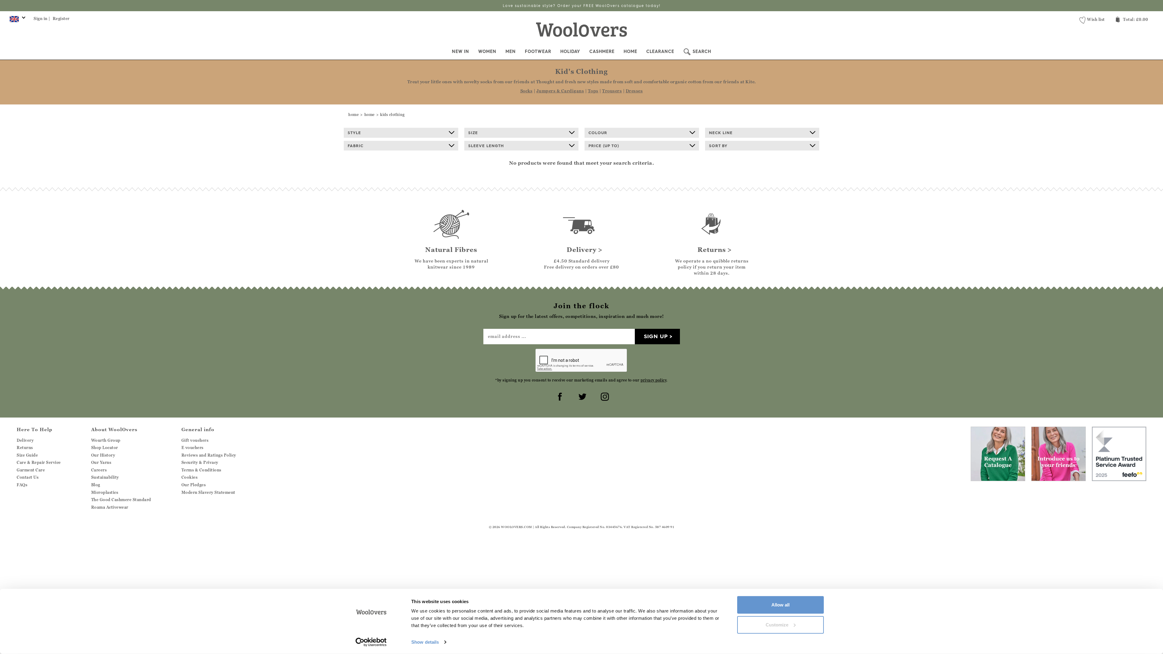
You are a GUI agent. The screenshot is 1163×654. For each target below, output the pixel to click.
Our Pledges (193, 484)
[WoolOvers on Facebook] (559, 395)
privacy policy (653, 380)
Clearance (660, 51)
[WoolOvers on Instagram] (604, 395)
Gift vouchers (195, 440)
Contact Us (27, 477)
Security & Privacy (199, 462)
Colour (597, 132)
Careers (99, 469)
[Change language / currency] (16, 20)
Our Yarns (101, 462)
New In (460, 51)
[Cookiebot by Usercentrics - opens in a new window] (371, 642)
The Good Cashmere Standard (121, 499)
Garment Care (31, 469)
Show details (425, 642)
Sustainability (105, 477)
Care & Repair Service (39, 462)
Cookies (189, 477)
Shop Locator (104, 447)
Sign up (656, 336)
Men (510, 51)
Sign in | (42, 18)
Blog (95, 484)
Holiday (570, 51)
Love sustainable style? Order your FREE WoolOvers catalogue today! (582, 5)
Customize (777, 624)
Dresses (634, 90)
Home (630, 51)
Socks (526, 90)
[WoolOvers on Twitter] (581, 395)
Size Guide (27, 455)
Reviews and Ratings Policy (208, 455)
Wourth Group (106, 440)
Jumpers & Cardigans (560, 90)
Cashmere (602, 51)
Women (487, 51)
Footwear (538, 51)
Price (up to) (603, 145)
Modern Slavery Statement (208, 492)
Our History (103, 455)
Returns (25, 447)
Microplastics (104, 492)
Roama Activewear (109, 507)
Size (473, 132)
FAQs (22, 484)
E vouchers (192, 447)
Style (354, 132)
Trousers (612, 90)
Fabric (355, 145)
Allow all (780, 604)
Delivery (25, 440)
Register (61, 18)
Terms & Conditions (201, 469)
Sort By (718, 145)
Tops (593, 90)
